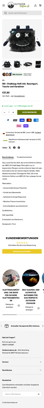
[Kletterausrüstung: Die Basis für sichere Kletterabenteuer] (11, 278)
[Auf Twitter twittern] (10, 147)
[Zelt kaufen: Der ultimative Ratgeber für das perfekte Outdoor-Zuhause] (30, 278)
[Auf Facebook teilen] (14, 147)
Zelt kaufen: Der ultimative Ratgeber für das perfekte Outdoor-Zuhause (30, 296)
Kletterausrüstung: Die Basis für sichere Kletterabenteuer (11, 295)
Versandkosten (19, 96)
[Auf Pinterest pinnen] (19, 147)
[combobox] (22, 13)
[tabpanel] (22, 193)
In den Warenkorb (29, 112)
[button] (40, 5)
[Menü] (3, 5)
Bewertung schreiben (22, 251)
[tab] (8, 157)
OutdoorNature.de (12, 402)
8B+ (3, 80)
